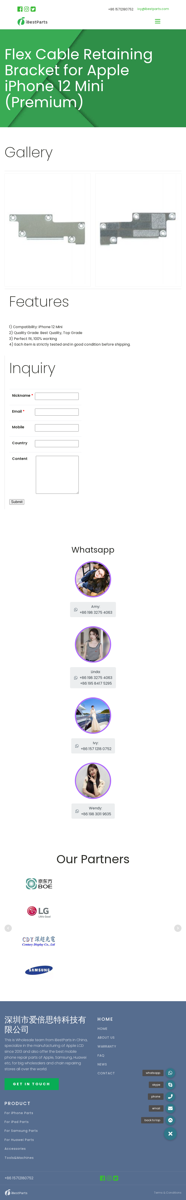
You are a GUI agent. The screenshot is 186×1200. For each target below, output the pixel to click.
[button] (93, 609)
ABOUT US (106, 1037)
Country (19, 443)
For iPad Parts (17, 1122)
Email (18, 411)
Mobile (18, 427)
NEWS (102, 1064)
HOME (103, 1028)
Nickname (22, 395)
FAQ (101, 1055)
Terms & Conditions (167, 1193)
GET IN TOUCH (31, 1084)
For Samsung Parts (21, 1131)
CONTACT (106, 1073)
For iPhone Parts (19, 1113)
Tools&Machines (19, 1158)
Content (19, 458)
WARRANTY (107, 1046)
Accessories (15, 1148)
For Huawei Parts (19, 1140)
